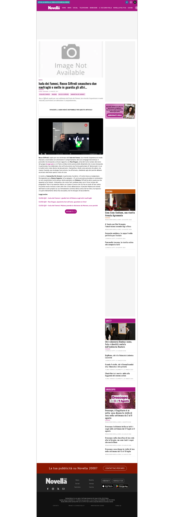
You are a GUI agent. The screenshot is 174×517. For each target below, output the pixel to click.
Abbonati (106, 481)
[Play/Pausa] (41, 154)
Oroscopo (110, 389)
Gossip (91, 483)
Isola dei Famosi (44, 94)
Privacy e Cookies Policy (76, 505)
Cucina (130, 8)
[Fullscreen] (100, 154)
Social (75, 8)
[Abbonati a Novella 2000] (120, 111)
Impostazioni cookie (97, 505)
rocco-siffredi (64, 94)
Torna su (118, 505)
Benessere (93, 8)
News (69, 8)
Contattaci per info (114, 468)
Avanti (70, 211)
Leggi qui (50, 164)
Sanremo (77, 487)
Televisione (83, 8)
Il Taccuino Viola (105, 8)
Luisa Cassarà (43, 91)
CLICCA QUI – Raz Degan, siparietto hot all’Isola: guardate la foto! (62, 202)
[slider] (51, 154)
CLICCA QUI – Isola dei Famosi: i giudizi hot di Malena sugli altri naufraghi (65, 198)
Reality (91, 480)
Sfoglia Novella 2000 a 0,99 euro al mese (53, 2)
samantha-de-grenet (78, 94)
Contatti (56, 505)
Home (64, 8)
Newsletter (118, 481)
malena (54, 94)
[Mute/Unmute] (45, 154)
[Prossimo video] (70, 154)
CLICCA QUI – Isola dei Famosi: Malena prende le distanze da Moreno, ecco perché (68, 205)
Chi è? (109, 320)
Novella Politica (119, 8)
